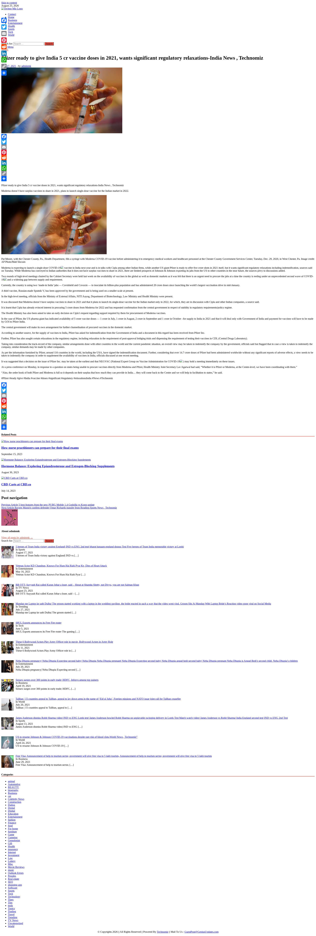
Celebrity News (16, 799)
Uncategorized (15, 923)
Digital (11, 810)
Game (11, 834)
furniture (12, 831)
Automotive (14, 784)
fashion (11, 819)
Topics (11, 908)
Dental (11, 808)
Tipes (10, 899)
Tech (10, 32)
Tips (10, 902)
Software (12, 887)
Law (10, 858)
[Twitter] (158, 141)
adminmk (26, 66)
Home (11, 17)
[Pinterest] (158, 152)
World (11, 35)
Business (12, 20)
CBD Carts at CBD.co (16, 484)
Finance (12, 822)
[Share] (158, 178)
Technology (14, 896)
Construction (14, 802)
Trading (12, 911)
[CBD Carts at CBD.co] (14, 478)
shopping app (15, 884)
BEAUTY (13, 787)
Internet (12, 852)
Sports (11, 29)
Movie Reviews (16, 867)
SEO (10, 881)
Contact (12, 14)
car (9, 796)
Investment (13, 855)
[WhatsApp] (158, 168)
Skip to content (9, 2)
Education (13, 813)
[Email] (158, 147)
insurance (13, 849)
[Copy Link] (158, 173)
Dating (11, 805)
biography (13, 790)
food (10, 825)
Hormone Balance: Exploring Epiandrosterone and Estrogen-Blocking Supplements (58, 466)
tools (10, 905)
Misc (10, 864)
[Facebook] (158, 136)
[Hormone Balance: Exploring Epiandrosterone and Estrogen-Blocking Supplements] (46, 459)
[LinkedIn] (158, 162)
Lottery (11, 861)
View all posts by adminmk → (17, 537)
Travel (11, 914)
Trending (12, 917)
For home (13, 828)
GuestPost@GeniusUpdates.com (201, 931)
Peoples (12, 876)
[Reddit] (158, 157)
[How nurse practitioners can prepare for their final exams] (32, 441)
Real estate (13, 879)
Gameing (12, 837)
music (11, 870)
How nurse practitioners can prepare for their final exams (40, 447)
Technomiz (162, 931)
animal (11, 781)
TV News (13, 920)
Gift (10, 843)
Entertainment (15, 23)
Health (11, 26)
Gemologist (14, 840)
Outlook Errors (16, 873)
